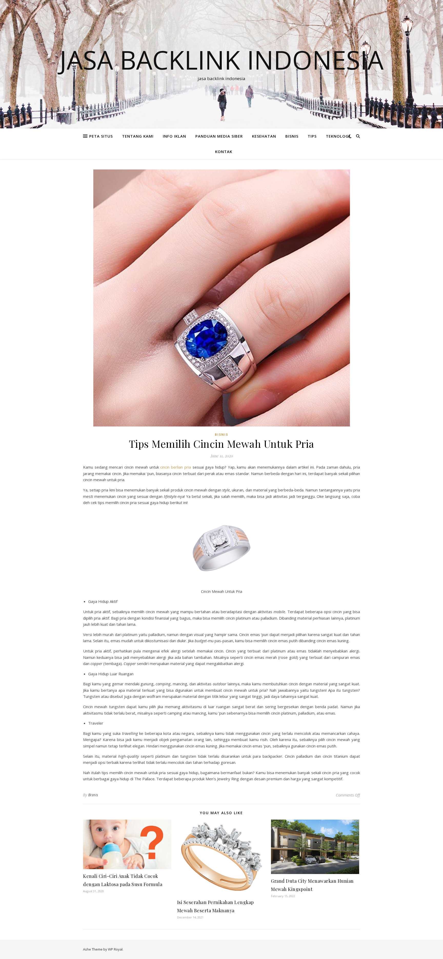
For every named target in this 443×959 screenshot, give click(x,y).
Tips (312, 136)
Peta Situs (101, 136)
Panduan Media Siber (219, 136)
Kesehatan (264, 136)
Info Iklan (174, 136)
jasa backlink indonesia (221, 59)
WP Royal (115, 949)
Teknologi (338, 136)
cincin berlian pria (175, 467)
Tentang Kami (138, 136)
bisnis (291, 136)
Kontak (223, 151)
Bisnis (93, 794)
